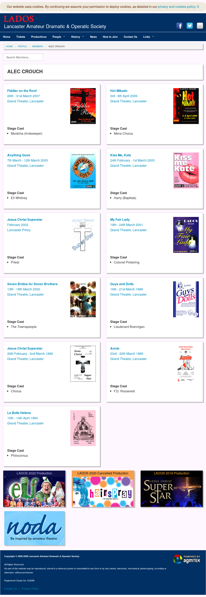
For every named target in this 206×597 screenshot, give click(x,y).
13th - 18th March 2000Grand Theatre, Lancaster (32, 289)
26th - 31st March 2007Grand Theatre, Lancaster (25, 95)
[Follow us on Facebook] (179, 26)
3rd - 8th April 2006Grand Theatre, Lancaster (128, 95)
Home (9, 46)
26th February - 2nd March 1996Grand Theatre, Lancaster (30, 353)
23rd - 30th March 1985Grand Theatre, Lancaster (128, 353)
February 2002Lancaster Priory (24, 224)
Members (37, 46)
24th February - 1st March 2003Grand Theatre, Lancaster (132, 160)
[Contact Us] (200, 26)
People (22, 46)
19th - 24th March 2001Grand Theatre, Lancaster (128, 224)
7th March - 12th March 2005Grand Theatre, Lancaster (27, 160)
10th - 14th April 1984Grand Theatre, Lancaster (25, 417)
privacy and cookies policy (176, 6)
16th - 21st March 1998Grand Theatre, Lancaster (128, 289)
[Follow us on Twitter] (190, 26)
